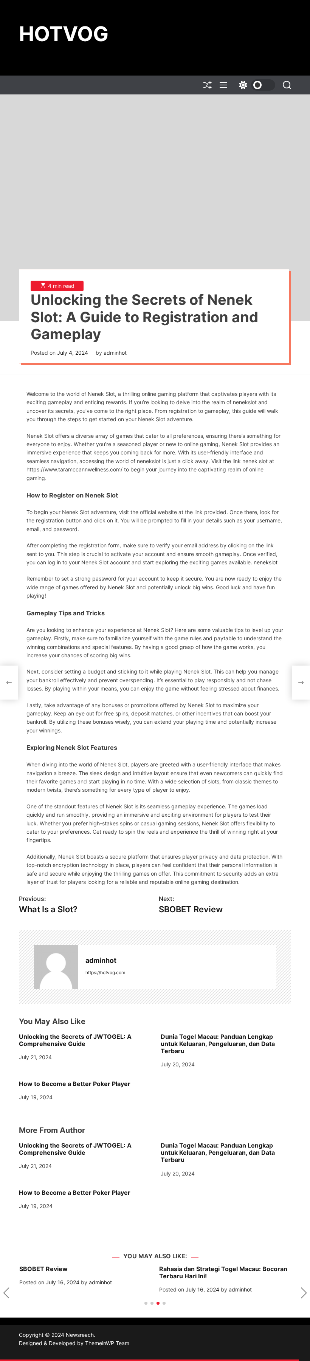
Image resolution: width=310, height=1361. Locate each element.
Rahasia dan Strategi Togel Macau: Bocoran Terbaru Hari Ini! (223, 1272)
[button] (6, 1293)
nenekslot (265, 562)
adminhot (115, 352)
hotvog (63, 34)
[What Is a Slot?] (9, 683)
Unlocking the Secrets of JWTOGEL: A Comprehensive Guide (75, 1040)
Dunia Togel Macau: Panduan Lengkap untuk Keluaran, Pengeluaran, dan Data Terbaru (218, 1044)
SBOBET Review (43, 1269)
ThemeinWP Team (107, 1343)
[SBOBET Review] (301, 683)
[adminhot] (56, 967)
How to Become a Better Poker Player (74, 1084)
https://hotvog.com (105, 972)
